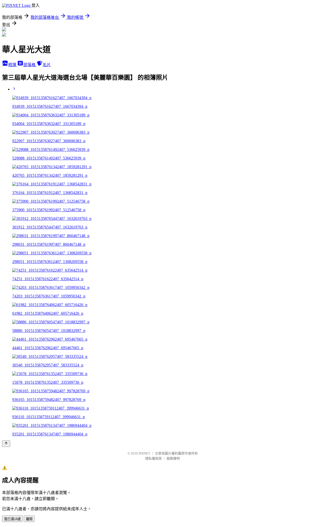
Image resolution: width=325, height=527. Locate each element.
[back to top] (6, 444)
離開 (29, 519)
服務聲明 (173, 458)
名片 (47, 65)
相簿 (12, 65)
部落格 (30, 65)
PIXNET (144, 453)
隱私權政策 (153, 458)
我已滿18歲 (12, 519)
